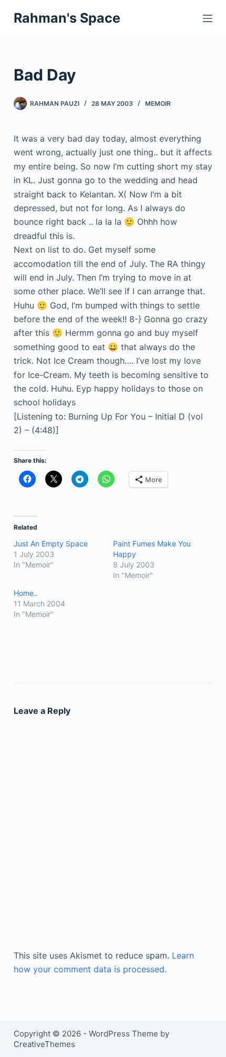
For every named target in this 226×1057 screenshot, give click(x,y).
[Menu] (207, 18)
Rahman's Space (67, 18)
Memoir (158, 103)
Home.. (26, 593)
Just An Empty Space (51, 543)
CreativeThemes (44, 1044)
